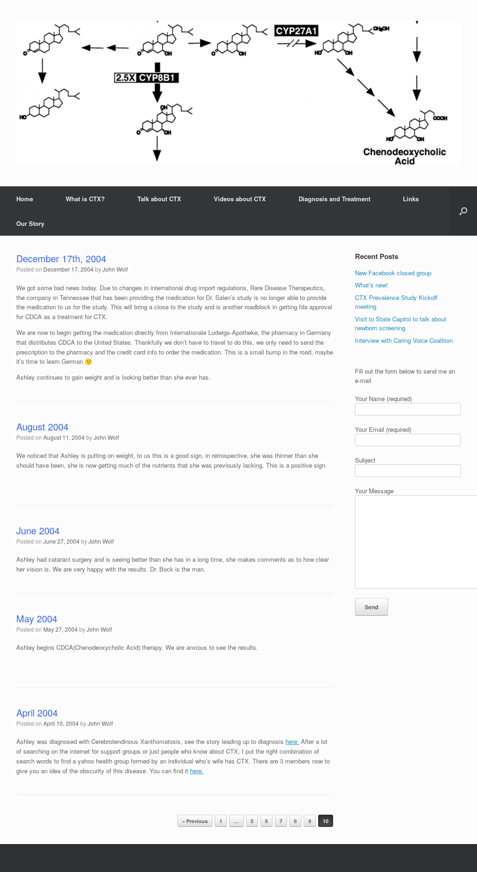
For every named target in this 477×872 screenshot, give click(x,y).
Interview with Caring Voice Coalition (404, 340)
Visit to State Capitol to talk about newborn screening (400, 323)
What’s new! (371, 284)
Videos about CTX (240, 198)
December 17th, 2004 (61, 258)
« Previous (195, 821)
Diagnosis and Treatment (334, 198)
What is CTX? (85, 198)
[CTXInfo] (238, 93)
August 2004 (42, 426)
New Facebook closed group (393, 272)
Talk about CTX (159, 198)
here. (292, 741)
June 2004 (38, 530)
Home (24, 198)
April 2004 (37, 712)
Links (411, 198)
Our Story (30, 223)
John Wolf (115, 269)
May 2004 (36, 618)
